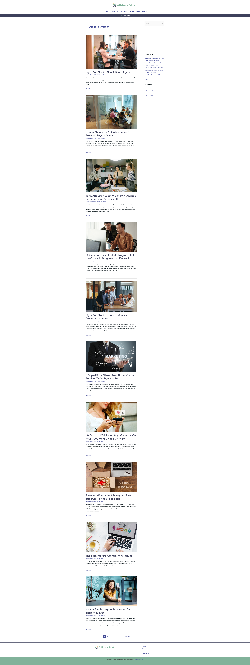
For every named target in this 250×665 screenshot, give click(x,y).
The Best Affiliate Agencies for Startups (109, 555)
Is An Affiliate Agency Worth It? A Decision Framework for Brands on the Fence (111, 197)
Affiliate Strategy (90, 74)
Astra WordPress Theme (138, 659)
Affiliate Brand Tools (149, 88)
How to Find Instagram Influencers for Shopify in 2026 (108, 611)
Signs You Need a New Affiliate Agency (109, 72)
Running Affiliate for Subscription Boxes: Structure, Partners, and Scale (109, 497)
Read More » (89, 88)
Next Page (127, 636)
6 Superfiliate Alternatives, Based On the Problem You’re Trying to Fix (110, 376)
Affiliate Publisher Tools (150, 93)
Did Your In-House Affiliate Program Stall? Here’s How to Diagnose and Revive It (110, 256)
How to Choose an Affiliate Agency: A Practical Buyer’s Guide (108, 133)
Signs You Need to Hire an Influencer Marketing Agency (107, 316)
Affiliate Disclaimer (145, 651)
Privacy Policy (145, 648)
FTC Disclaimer (145, 653)
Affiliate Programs (149, 90)
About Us (145, 646)
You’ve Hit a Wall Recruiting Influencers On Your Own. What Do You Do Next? (111, 436)
